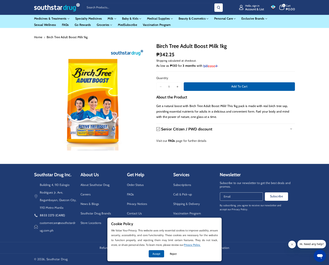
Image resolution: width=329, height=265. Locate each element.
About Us (90, 174)
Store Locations (91, 223)
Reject (173, 253)
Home (38, 37)
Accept (156, 253)
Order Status (135, 185)
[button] (287, 7)
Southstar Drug (57, 259)
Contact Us (134, 213)
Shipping (162, 60)
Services (181, 174)
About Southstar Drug (95, 185)
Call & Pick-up (182, 194)
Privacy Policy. (240, 209)
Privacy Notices (137, 204)
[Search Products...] (218, 7)
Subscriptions (182, 185)
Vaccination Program (187, 213)
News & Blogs (90, 204)
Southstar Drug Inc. (52, 174)
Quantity (162, 78)
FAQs (130, 194)
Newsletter (230, 174)
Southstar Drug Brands (96, 213)
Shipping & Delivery (186, 204)
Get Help (135, 174)
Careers (86, 194)
